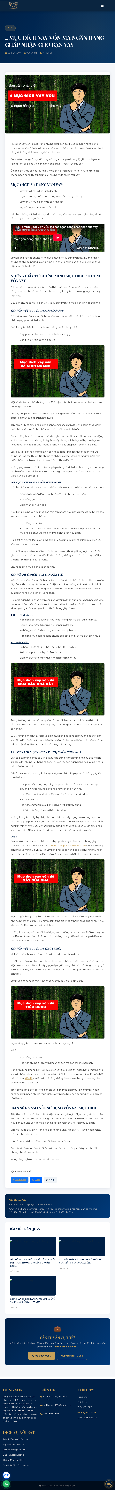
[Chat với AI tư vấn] (108, 1483)
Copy (51, 1179)
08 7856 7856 (43, 1355)
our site (81, 845)
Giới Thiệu (82, 1402)
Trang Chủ (83, 1397)
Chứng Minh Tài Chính (13, 1460)
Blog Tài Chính (88, 1412)
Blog (10, 27)
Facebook (20, 1179)
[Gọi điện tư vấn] (6, 1483)
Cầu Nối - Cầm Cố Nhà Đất (16, 1465)
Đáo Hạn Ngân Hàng (13, 1455)
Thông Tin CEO (85, 1407)
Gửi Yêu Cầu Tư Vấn (72, 1355)
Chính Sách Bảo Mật (87, 1417)
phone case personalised (63, 845)
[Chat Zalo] (6, 1475)
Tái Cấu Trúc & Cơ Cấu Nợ (15, 1439)
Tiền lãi (29, 1078)
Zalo (37, 1179)
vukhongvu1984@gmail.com (58, 1405)
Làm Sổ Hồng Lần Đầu (14, 1449)
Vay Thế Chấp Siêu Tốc (14, 1444)
